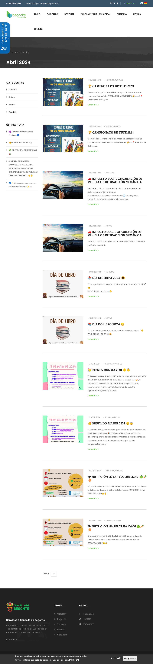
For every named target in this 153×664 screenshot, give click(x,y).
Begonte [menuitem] (69, 14)
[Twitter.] (114, 3)
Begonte (61, 619)
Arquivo (18, 52)
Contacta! (129, 3)
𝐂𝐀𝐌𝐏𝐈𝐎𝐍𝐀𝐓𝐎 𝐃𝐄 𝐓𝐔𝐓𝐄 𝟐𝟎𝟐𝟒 (110, 132)
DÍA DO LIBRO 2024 (106, 324)
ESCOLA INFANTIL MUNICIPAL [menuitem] (96, 14)
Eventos (13, 89)
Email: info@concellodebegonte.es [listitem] (42, 3)
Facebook (89, 613)
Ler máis (92, 104)
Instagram (89, 623)
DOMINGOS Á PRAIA (20, 142)
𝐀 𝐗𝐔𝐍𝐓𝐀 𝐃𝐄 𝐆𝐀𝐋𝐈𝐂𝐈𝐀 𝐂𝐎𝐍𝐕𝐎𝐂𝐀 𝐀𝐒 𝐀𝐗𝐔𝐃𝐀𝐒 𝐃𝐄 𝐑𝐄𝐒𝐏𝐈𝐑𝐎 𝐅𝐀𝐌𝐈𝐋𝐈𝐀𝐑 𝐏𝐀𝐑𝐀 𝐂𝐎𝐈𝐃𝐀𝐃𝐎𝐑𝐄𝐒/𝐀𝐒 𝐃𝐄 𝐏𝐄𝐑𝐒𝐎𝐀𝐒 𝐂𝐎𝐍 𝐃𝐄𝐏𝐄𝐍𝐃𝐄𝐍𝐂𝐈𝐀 (23, 168)
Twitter (87, 618)
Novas (12, 104)
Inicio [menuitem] (37, 14)
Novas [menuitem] (137, 14)
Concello (62, 613)
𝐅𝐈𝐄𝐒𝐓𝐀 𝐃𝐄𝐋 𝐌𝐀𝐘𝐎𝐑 (109, 370)
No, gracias (130, 658)
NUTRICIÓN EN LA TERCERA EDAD (117, 478)
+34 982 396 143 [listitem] (13, 3)
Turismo (61, 624)
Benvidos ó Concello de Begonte (25, 620)
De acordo (115, 658)
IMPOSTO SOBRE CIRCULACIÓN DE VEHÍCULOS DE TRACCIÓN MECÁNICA (115, 233)
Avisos (12, 97)
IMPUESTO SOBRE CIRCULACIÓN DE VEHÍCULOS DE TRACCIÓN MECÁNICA (115, 180)
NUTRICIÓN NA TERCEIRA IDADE (116, 528)
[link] (16, 14)
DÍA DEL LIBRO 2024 (106, 278)
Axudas (12, 112)
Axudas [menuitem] (38, 29)
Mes (27, 52)
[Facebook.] (117, 3)
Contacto (12, 639)
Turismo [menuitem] (122, 14)
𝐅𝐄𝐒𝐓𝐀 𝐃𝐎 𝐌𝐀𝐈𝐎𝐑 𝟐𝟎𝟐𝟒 (110, 423)
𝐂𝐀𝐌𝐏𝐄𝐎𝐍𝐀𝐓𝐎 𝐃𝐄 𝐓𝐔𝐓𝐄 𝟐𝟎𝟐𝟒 (111, 86)
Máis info (74, 659)
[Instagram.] (110, 3)
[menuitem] (109, 3)
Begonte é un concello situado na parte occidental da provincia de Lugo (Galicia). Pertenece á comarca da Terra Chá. (26, 629)
